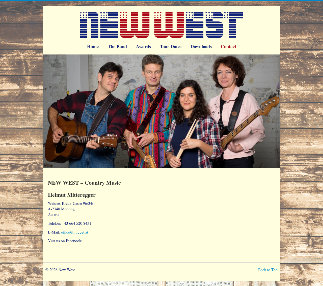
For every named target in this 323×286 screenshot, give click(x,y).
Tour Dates (170, 46)
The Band (117, 46)
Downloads (201, 46)
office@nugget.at (74, 232)
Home (93, 46)
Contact (228, 46)
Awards (143, 46)
